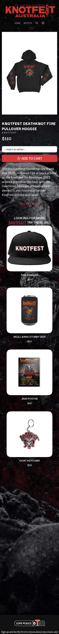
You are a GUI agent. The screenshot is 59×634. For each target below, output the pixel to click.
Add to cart (31, 158)
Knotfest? (17, 222)
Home (17, 23)
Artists (28, 23)
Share (22, 203)
